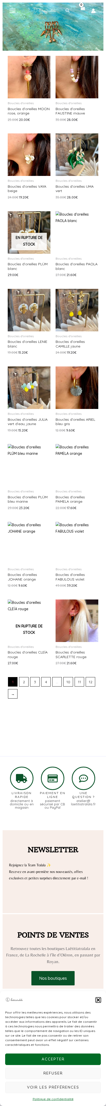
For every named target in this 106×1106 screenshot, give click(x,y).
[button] (98, 1000)
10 (68, 682)
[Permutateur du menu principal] (12, 11)
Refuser (53, 1073)
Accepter (53, 1059)
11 (79, 682)
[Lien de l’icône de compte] (93, 10)
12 (90, 682)
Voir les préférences (53, 1087)
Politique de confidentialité (53, 1099)
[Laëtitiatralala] (14, 1000)
